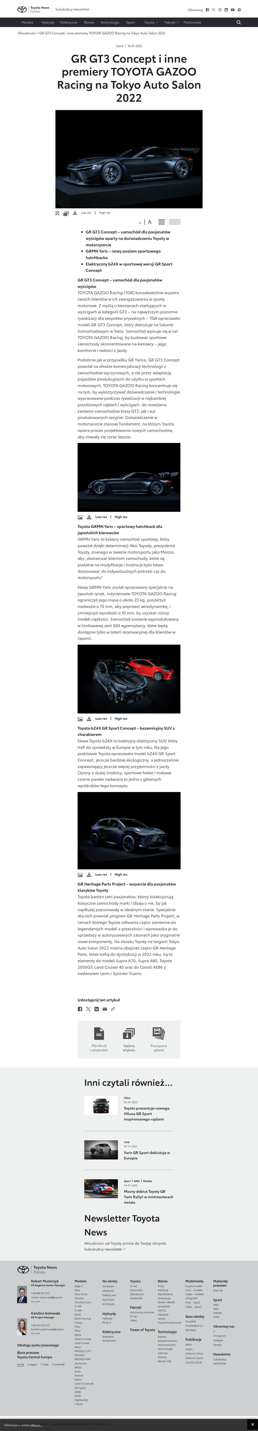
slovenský (58, 1364)
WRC (137, 1180)
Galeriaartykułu (129, 1047)
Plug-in (106, 1322)
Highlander (81, 1400)
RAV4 (78, 1335)
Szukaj (12, 32)
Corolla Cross (83, 1302)
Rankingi (163, 1290)
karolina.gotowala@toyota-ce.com (47, 1331)
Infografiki (191, 1298)
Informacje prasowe (142, 1312)
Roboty (162, 1357)
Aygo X (79, 1286)
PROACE (80, 1355)
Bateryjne (108, 1336)
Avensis (79, 1375)
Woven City (164, 1361)
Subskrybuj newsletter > (104, 1249)
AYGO (78, 1367)
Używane (163, 1314)
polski (20, 1364)
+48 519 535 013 (40, 1325)
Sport (119, 46)
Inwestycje (164, 1298)
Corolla (79, 1298)
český (45, 1364)
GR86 (78, 1391)
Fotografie (11, 15)
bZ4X (78, 1314)
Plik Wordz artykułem (99, 1047)
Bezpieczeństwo (167, 1340)
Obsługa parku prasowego (38, 1345)
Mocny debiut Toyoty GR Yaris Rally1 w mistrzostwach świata (148, 1197)
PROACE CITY (83, 1351)
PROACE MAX (83, 1359)
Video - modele (194, 1294)
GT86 (78, 1395)
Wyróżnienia (165, 1294)
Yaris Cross (81, 1294)
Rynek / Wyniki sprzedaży (166, 1304)
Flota (161, 1286)
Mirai (77, 1330)
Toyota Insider (193, 1286)
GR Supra (80, 1387)
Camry (78, 1322)
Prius (77, 1326)
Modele (147, 1180)
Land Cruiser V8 (84, 1383)
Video (133, 1320)
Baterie (162, 1336)
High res (104, 212)
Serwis (161, 1318)
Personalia (136, 1290)
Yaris (127, 1142)
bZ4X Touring (83, 1318)
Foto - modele (194, 1290)
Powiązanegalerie (159, 1047)
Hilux (127, 1097)
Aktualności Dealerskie (137, 1296)
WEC (216, 1308)
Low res (86, 212)
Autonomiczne (166, 1344)
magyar (33, 1364)
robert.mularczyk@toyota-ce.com (47, 1299)
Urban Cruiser (83, 1339)
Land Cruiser (82, 1343)
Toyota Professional (169, 1322)
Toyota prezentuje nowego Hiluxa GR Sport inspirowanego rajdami (147, 1113)
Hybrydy (107, 1318)
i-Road (79, 1404)
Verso (78, 1379)
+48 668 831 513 (40, 1293)
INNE (216, 1317)
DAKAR (217, 1313)
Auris (78, 1371)
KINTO (162, 1310)
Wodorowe (109, 1340)
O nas (133, 1286)
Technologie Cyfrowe (165, 1350)
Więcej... (36, 1425)
